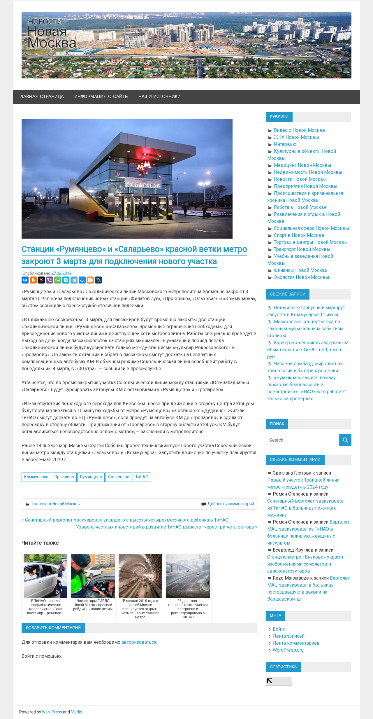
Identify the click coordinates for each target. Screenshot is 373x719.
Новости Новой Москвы (300, 179)
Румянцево (91, 477)
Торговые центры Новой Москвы (311, 242)
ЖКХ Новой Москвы (296, 137)
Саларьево (118, 477)
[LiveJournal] (98, 280)
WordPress (52, 712)
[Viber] (49, 280)
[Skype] (65, 280)
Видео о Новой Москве (299, 130)
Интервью (285, 144)
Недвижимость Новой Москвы (308, 172)
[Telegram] (74, 280)
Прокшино (64, 477)
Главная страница (41, 96)
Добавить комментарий (230, 503)
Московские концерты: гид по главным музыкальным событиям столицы (305, 328)
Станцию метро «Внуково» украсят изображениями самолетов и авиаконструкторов (305, 564)
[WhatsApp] (57, 280)
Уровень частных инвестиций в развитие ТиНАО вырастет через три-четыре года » (166, 527)
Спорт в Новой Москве (299, 235)
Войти (279, 629)
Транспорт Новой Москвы (55, 503)
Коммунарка (36, 477)
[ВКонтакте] (25, 280)
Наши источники (159, 96)
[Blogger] (90, 280)
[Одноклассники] (33, 280)
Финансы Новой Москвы (301, 270)
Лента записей (289, 636)
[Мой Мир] (82, 280)
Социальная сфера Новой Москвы (311, 228)
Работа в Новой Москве (300, 207)
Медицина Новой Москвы (302, 165)
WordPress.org (288, 650)
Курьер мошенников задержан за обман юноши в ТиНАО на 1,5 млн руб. (308, 349)
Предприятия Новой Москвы (305, 186)
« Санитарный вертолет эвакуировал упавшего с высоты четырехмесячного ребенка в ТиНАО (125, 520)
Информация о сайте (101, 96)
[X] (41, 280)
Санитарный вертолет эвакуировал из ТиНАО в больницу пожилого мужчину (305, 508)
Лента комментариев (296, 643)
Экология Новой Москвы (301, 277)
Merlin (76, 712)
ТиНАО (141, 477)
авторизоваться (139, 642)
